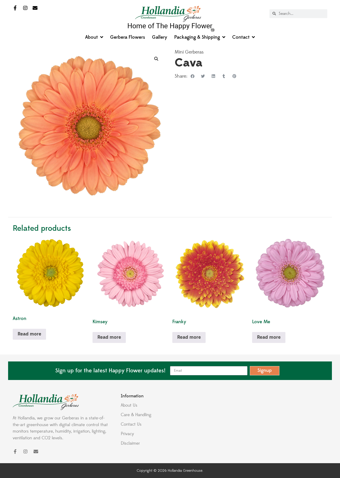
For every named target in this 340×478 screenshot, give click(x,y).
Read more (29, 334)
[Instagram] (25, 8)
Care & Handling (136, 415)
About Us (129, 405)
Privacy (127, 434)
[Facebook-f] (15, 8)
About (91, 37)
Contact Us (131, 424)
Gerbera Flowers (127, 37)
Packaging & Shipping (197, 37)
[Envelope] (35, 8)
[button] (156, 59)
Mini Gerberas (189, 52)
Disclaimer (130, 443)
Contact (241, 37)
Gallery (159, 37)
